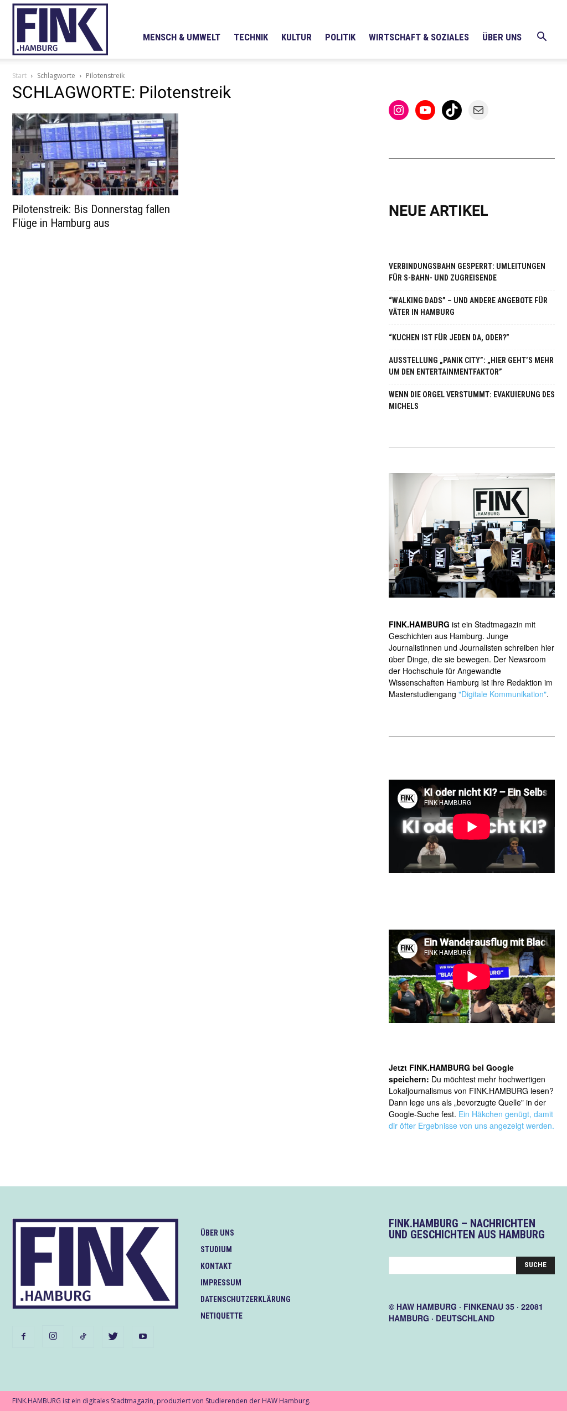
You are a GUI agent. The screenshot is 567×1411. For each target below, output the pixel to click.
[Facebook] (23, 1337)
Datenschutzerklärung (245, 1299)
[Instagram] (53, 1336)
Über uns (502, 37)
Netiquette (221, 1315)
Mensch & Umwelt (181, 37)
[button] (541, 38)
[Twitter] (113, 1337)
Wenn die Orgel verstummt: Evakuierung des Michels (472, 400)
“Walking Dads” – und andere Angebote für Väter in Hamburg (468, 306)
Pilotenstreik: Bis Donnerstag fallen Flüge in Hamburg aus (91, 216)
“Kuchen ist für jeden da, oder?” (449, 337)
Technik (251, 37)
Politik (340, 37)
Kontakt (216, 1266)
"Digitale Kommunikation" (502, 693)
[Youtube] (143, 1337)
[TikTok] (83, 1337)
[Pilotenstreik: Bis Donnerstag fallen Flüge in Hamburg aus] (95, 154)
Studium (216, 1249)
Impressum (220, 1282)
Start (19, 75)
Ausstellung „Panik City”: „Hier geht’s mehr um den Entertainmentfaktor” (471, 366)
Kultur (296, 37)
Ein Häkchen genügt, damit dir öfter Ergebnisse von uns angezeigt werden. (471, 1119)
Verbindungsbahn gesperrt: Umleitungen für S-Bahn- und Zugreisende (467, 272)
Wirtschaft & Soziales (419, 37)
